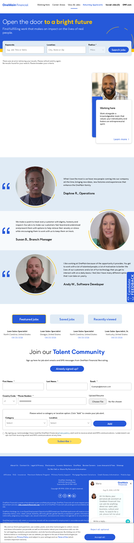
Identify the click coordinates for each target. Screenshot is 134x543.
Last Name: (52, 381)
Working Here (43, 4)
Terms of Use (63, 537)
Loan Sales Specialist (17, 331)
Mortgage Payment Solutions (84, 475)
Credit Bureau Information (108, 475)
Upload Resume (96, 395)
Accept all (100, 537)
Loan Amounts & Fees (106, 465)
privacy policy (63, 433)
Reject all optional (100, 529)
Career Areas (58, 4)
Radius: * (92, 44)
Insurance (22, 475)
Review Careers (89, 465)
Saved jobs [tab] (67, 319)
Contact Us (24, 465)
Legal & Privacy (37, 465)
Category (9, 417)
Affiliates (7, 475)
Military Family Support (61, 475)
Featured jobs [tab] (29, 319)
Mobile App (125, 475)
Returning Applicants (93, 4)
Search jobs (118, 49)
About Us (14, 465)
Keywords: (9, 44)
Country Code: (10, 396)
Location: (51, 44)
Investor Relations (64, 465)
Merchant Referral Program (38, 475)
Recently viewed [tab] (105, 319)
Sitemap (120, 465)
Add (109, 423)
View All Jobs (74, 4)
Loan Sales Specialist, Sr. (117, 331)
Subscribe (63, 441)
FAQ (14, 475)
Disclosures (50, 465)
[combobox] (66, 49)
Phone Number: (26, 396)
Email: (93, 381)
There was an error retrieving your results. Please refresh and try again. (32, 61)
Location (53, 417)
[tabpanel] (67, 334)
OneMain (77, 465)
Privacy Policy (23, 537)
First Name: (9, 381)
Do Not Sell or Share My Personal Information (67, 469)
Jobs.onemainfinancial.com (29, 505)
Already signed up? (67, 368)
